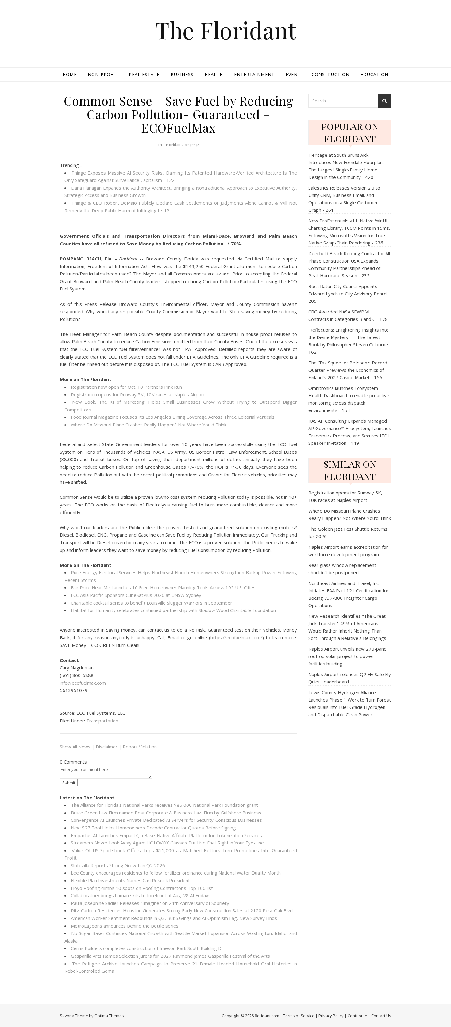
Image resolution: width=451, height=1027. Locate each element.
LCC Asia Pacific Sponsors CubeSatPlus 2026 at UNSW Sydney (136, 595)
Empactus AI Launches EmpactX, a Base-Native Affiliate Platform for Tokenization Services (166, 835)
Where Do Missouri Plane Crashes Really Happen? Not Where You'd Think (148, 424)
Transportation (102, 720)
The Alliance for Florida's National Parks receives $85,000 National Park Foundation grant (164, 805)
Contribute (357, 1015)
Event (293, 74)
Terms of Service (298, 1015)
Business (182, 74)
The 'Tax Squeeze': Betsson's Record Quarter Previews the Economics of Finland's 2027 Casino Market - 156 (347, 370)
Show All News (75, 747)
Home (70, 74)
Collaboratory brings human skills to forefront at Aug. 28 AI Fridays (141, 895)
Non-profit (103, 74)
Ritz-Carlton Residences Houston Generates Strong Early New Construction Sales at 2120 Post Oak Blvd (182, 910)
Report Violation (140, 747)
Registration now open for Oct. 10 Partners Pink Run (126, 387)
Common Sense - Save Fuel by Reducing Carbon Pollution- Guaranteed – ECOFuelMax (178, 114)
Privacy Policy (331, 1015)
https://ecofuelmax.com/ (236, 637)
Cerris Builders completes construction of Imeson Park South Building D (146, 948)
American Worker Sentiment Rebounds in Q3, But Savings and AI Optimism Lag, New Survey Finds (174, 918)
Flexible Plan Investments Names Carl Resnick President (130, 880)
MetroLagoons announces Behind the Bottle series (125, 926)
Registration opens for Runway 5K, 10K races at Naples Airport (138, 394)
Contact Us (381, 1015)
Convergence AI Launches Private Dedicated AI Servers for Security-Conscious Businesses (166, 820)
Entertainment (254, 74)
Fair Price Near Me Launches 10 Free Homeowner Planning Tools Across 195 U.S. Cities (163, 587)
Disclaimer (107, 747)
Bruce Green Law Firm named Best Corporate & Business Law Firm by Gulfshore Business (166, 813)
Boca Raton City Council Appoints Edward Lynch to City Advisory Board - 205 (349, 293)
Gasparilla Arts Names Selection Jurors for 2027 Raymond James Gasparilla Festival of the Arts (170, 956)
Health (214, 74)
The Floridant (225, 29)
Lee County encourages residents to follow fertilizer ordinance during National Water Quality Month (176, 873)
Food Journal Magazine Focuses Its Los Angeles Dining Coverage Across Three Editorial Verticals (173, 417)
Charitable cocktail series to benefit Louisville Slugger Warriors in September (151, 603)
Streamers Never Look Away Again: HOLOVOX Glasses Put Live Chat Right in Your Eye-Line (167, 843)
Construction (330, 74)
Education (374, 74)
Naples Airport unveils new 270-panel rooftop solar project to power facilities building (347, 656)
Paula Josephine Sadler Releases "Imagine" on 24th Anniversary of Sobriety (150, 903)
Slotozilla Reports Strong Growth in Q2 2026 (118, 865)
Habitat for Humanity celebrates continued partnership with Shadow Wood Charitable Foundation (173, 610)
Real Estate (144, 74)
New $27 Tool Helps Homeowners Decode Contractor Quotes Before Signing (153, 828)
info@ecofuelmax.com (83, 683)
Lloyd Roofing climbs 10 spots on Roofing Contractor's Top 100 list (142, 888)
